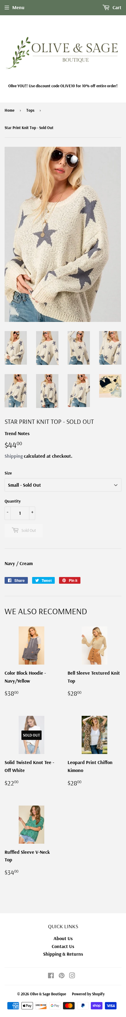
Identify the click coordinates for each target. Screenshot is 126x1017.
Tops (30, 110)
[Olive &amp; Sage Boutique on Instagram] (72, 976)
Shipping (14, 456)
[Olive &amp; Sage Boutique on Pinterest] (61, 976)
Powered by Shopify (88, 993)
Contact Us (63, 946)
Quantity (13, 501)
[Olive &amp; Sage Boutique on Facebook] (51, 976)
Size (8, 473)
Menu (18, 7)
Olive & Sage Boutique (48, 993)
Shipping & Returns (63, 954)
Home (9, 110)
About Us (63, 938)
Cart (116, 7)
